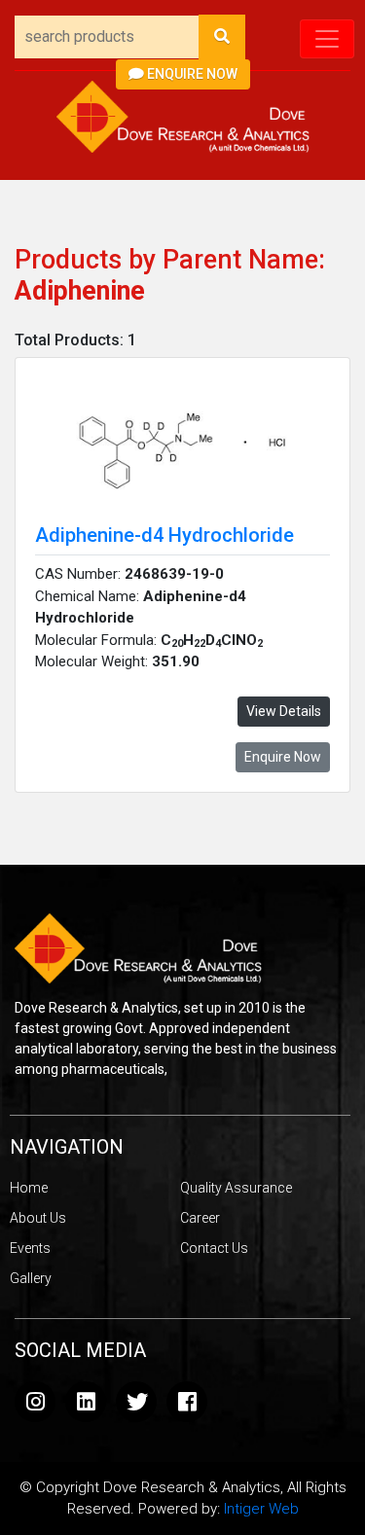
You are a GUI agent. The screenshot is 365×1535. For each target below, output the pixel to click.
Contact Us (214, 1248)
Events (30, 1248)
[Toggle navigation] (327, 38)
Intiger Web (261, 1508)
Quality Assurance (236, 1188)
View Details (283, 711)
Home (29, 1188)
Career (200, 1218)
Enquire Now (190, 74)
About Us (38, 1218)
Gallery (31, 1278)
